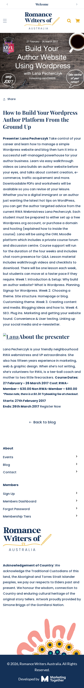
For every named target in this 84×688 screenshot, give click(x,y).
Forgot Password (16, 509)
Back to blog (44, 422)
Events (8, 457)
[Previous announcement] (7, 4)
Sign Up (9, 493)
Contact (9, 472)
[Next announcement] (76, 4)
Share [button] (11, 99)
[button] (5, 20)
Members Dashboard (19, 501)
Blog (6, 465)
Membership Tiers (17, 516)
